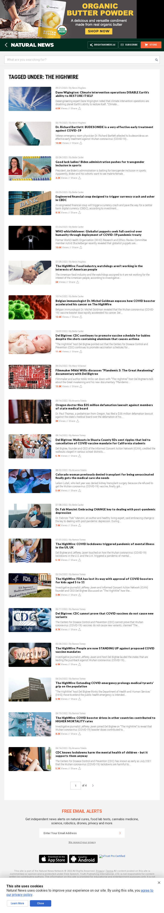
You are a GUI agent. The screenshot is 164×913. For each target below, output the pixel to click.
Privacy (100, 871)
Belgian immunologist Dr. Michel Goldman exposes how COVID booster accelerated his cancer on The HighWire (105, 302)
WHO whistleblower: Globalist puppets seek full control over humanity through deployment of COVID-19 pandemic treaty (99, 233)
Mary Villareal (79, 366)
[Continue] (120, 833)
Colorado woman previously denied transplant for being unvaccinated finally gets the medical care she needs (105, 476)
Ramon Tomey (79, 435)
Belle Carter (78, 157)
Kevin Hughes (79, 88)
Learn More (17, 903)
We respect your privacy (82, 842)
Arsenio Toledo (79, 401)
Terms (109, 871)
